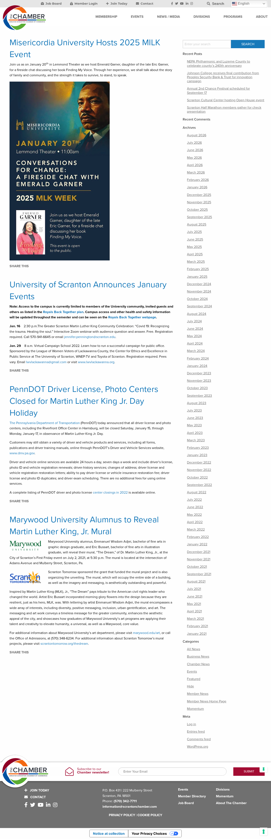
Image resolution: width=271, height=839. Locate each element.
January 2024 (197, 366)
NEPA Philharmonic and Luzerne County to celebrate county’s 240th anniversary (218, 63)
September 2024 (199, 306)
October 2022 (197, 477)
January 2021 (196, 634)
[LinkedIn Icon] (187, 3)
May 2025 (194, 247)
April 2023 (195, 433)
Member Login (86, 3)
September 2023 (199, 396)
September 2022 (199, 485)
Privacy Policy (122, 815)
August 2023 (196, 403)
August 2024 (196, 314)
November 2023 (199, 381)
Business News (198, 656)
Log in (191, 724)
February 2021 (197, 626)
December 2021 (198, 552)
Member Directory (192, 796)
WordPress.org (197, 747)
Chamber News (198, 664)
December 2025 (199, 195)
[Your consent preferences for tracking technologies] (264, 832)
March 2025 (196, 262)
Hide (190, 686)
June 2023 (195, 418)
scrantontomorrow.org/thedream (64, 644)
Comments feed (199, 739)
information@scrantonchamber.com (129, 807)
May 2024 (194, 336)
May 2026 (194, 158)
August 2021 (196, 581)
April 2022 (195, 522)
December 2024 (199, 284)
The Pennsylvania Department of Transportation (45, 423)
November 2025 (199, 202)
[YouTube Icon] (182, 3)
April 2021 (194, 611)
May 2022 (194, 515)
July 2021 (194, 589)
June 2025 (195, 239)
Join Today (118, 3)
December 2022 (199, 462)
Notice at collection (109, 833)
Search (217, 4)
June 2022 (195, 507)
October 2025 (197, 210)
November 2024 (199, 291)
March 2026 (196, 172)
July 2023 (194, 410)
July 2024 (194, 321)
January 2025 (197, 277)
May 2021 (194, 604)
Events (192, 671)
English (243, 3)
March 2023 (196, 440)
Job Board (53, 3)
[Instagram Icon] (191, 3)
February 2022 (198, 537)
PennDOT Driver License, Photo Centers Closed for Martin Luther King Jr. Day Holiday (84, 401)
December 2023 (199, 373)
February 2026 (198, 180)
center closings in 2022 (110, 492)
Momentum (195, 709)
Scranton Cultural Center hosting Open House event (225, 100)
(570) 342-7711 (125, 801)
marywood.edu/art (146, 633)
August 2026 (196, 135)
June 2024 (195, 329)
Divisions (223, 789)
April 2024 (195, 343)
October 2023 (197, 388)
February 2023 (198, 448)
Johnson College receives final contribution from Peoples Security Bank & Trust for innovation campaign (223, 77)
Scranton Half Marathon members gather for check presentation (224, 109)
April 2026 (195, 165)
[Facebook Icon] (172, 3)
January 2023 (197, 455)
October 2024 (197, 299)
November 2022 (199, 470)
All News (193, 649)
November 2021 (198, 559)
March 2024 (196, 351)
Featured (193, 679)
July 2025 (194, 232)
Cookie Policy (149, 815)
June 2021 (194, 596)
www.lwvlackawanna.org (96, 362)
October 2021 (197, 567)
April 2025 (195, 254)
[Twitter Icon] (176, 3)
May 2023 (194, 425)
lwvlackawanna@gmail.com (46, 362)
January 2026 (197, 187)
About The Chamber (231, 803)
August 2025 (196, 224)
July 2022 (194, 500)
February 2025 (198, 269)
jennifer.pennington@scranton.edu (89, 337)
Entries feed (196, 732)
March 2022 (196, 529)
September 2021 (199, 574)
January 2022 (197, 544)
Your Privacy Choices (149, 833)
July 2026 (194, 143)
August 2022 (196, 492)
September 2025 (199, 217)
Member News (197, 694)
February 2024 (198, 358)
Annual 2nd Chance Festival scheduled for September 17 (218, 90)
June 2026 (195, 150)
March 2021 (195, 619)
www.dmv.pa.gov (22, 453)
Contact (146, 3)
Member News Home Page (206, 701)
